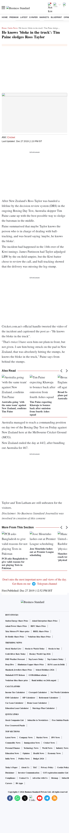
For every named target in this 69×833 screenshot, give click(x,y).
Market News (42, 737)
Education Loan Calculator (17, 708)
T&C (35, 767)
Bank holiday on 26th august (44, 680)
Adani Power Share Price (16, 626)
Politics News (24, 758)
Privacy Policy (47, 767)
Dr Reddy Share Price (14, 636)
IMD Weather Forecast (15, 659)
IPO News (55, 737)
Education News (12, 753)
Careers (8, 783)
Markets (44, 17)
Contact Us (24, 778)
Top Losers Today (36, 659)
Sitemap (54, 778)
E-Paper (33, 17)
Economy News (54, 753)
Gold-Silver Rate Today (15, 654)
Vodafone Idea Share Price (39, 636)
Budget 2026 (38, 758)
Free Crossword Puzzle (15, 725)
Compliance (10, 778)
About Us (25, 767)
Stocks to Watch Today (35, 648)
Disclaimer (9, 772)
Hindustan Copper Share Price (31, 664)
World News (47, 748)
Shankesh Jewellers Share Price (18, 670)
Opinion (26, 753)
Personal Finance (12, 748)
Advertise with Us (39, 778)
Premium (13, 17)
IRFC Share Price (38, 626)
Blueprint (56, 17)
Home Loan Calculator (37, 703)
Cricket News (49, 743)
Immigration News (32, 743)
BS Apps (19, 783)
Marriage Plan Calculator (43, 708)
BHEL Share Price (41, 631)
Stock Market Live (13, 648)
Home (5, 17)
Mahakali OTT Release (15, 675)
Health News (38, 753)
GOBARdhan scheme (38, 675)
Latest (24, 17)
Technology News (31, 748)
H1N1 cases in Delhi (56, 664)
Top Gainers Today (55, 659)
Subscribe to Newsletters (37, 720)
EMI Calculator (12, 697)
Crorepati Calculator (38, 692)
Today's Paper (11, 767)
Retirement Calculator (48, 697)
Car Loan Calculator (14, 703)
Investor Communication (28, 772)
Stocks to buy (54, 648)
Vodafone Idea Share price (16, 680)
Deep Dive (9, 664)
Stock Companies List (14, 720)
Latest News (10, 737)
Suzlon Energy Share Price (16, 621)
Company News (26, 737)
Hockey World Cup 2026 (40, 654)
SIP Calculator (28, 697)
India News (13, 28)
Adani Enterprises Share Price (45, 621)
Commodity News (12, 743)
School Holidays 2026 (45, 670)
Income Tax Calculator (15, 692)
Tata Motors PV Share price (17, 631)
